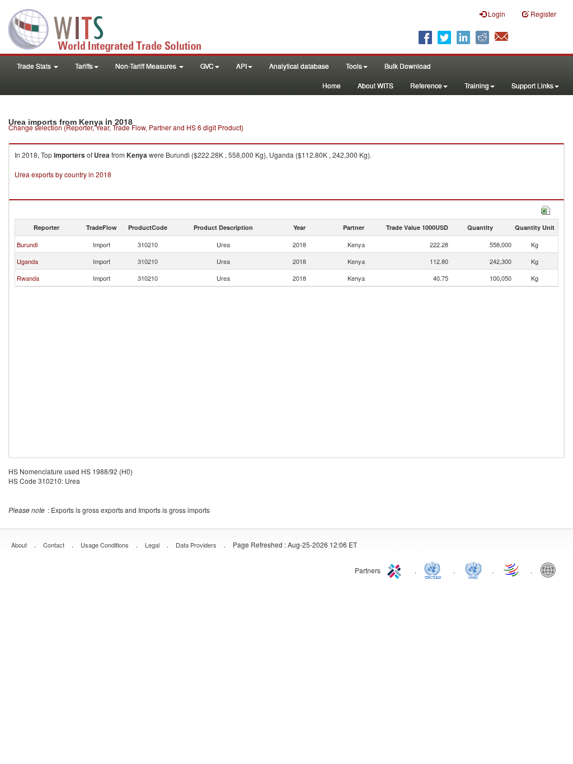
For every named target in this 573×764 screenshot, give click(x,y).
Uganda (27, 261)
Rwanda (28, 277)
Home (331, 85)
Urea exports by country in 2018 (63, 174)
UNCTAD (435, 569)
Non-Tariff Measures (146, 65)
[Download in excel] (545, 209)
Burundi (27, 244)
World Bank (550, 569)
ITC (396, 569)
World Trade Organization (512, 569)
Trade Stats (35, 65)
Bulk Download (407, 65)
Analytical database (299, 65)
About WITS (375, 85)
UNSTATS (473, 569)
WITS (112, 28)
